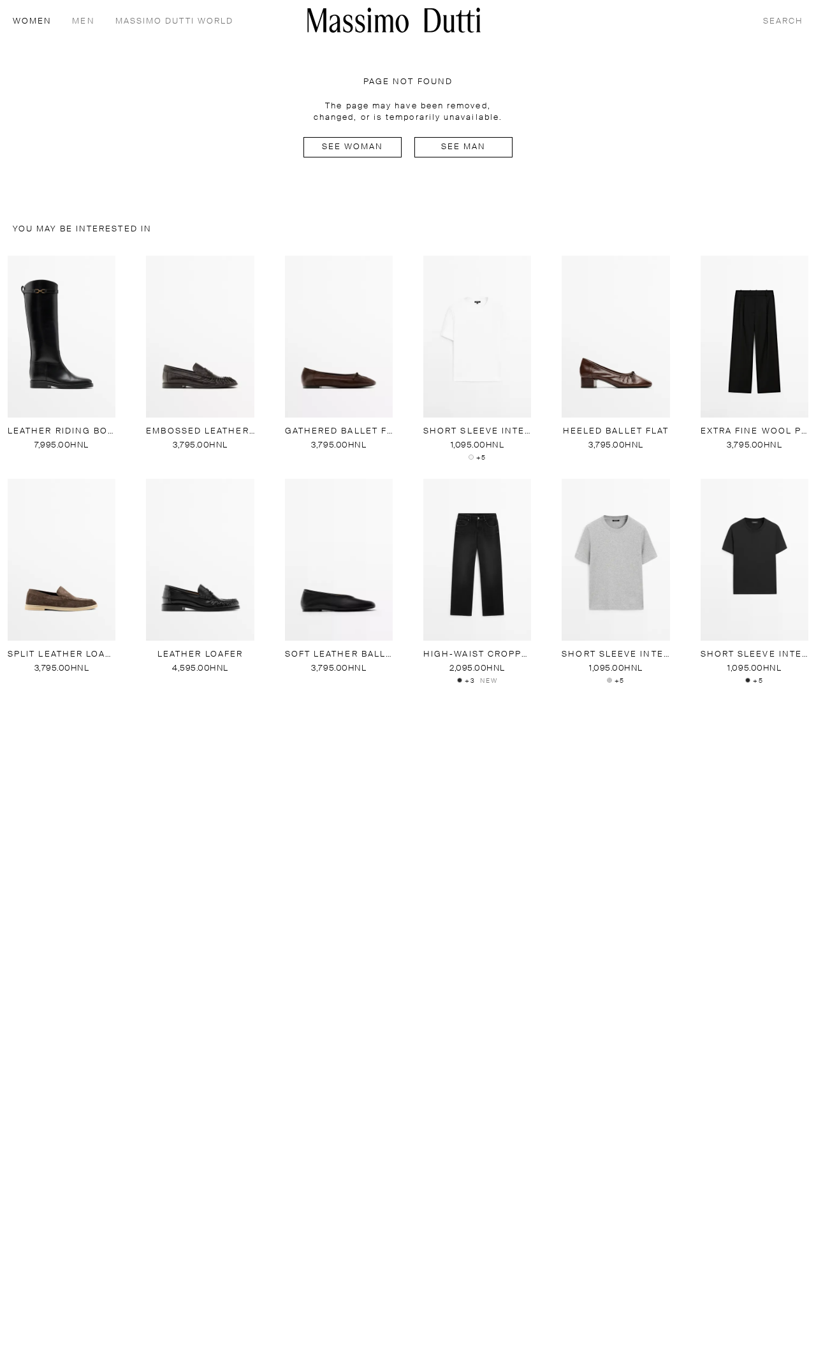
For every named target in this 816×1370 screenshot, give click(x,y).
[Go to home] (394, 20)
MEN (83, 21)
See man (463, 147)
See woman (353, 147)
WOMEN (32, 21)
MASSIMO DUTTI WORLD (174, 21)
